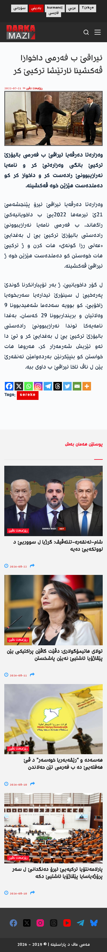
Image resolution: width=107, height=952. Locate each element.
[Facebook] (9, 386)
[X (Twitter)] (27, 923)
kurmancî (54, 8)
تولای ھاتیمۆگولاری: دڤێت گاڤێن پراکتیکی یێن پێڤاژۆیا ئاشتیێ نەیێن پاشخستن (55, 655)
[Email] (77, 386)
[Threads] (57, 386)
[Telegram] (48, 386)
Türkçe (88, 8)
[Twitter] (67, 386)
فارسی (54, 13)
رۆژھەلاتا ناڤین (34, 88)
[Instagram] (38, 386)
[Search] (86, 32)
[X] (19, 386)
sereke (28, 395)
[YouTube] (67, 923)
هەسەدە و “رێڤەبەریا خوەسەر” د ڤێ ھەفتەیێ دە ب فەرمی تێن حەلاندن (63, 764)
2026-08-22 (18, 567)
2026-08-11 (18, 676)
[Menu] (97, 32)
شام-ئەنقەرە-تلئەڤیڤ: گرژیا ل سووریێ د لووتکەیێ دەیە (58, 546)
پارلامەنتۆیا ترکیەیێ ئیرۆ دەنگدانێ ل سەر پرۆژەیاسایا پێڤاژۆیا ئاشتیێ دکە (57, 873)
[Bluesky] (94, 923)
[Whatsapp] (28, 386)
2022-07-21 (12, 88)
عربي (72, 8)
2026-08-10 (18, 785)
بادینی (36, 8)
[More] (86, 386)
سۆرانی (19, 8)
